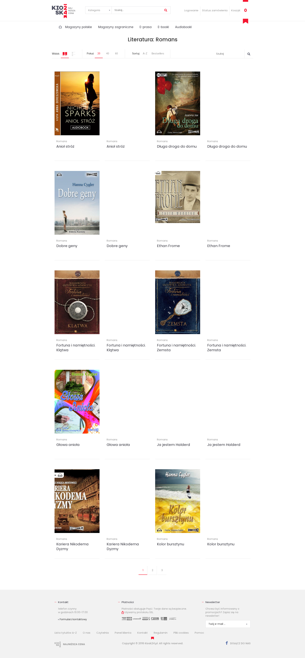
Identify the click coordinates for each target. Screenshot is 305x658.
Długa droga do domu (177, 146)
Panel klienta (123, 633)
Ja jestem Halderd (173, 444)
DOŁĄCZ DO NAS (239, 643)
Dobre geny (66, 245)
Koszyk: (236, 10)
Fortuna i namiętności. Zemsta (176, 347)
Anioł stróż (65, 146)
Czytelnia (102, 633)
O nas (86, 633)
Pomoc (199, 633)
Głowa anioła (68, 444)
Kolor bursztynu (170, 544)
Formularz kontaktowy (73, 619)
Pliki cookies (181, 633)
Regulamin (161, 633)
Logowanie (191, 10)
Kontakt (63, 602)
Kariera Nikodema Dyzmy (72, 546)
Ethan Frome (168, 245)
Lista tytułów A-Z (66, 633)
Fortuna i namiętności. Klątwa (75, 347)
